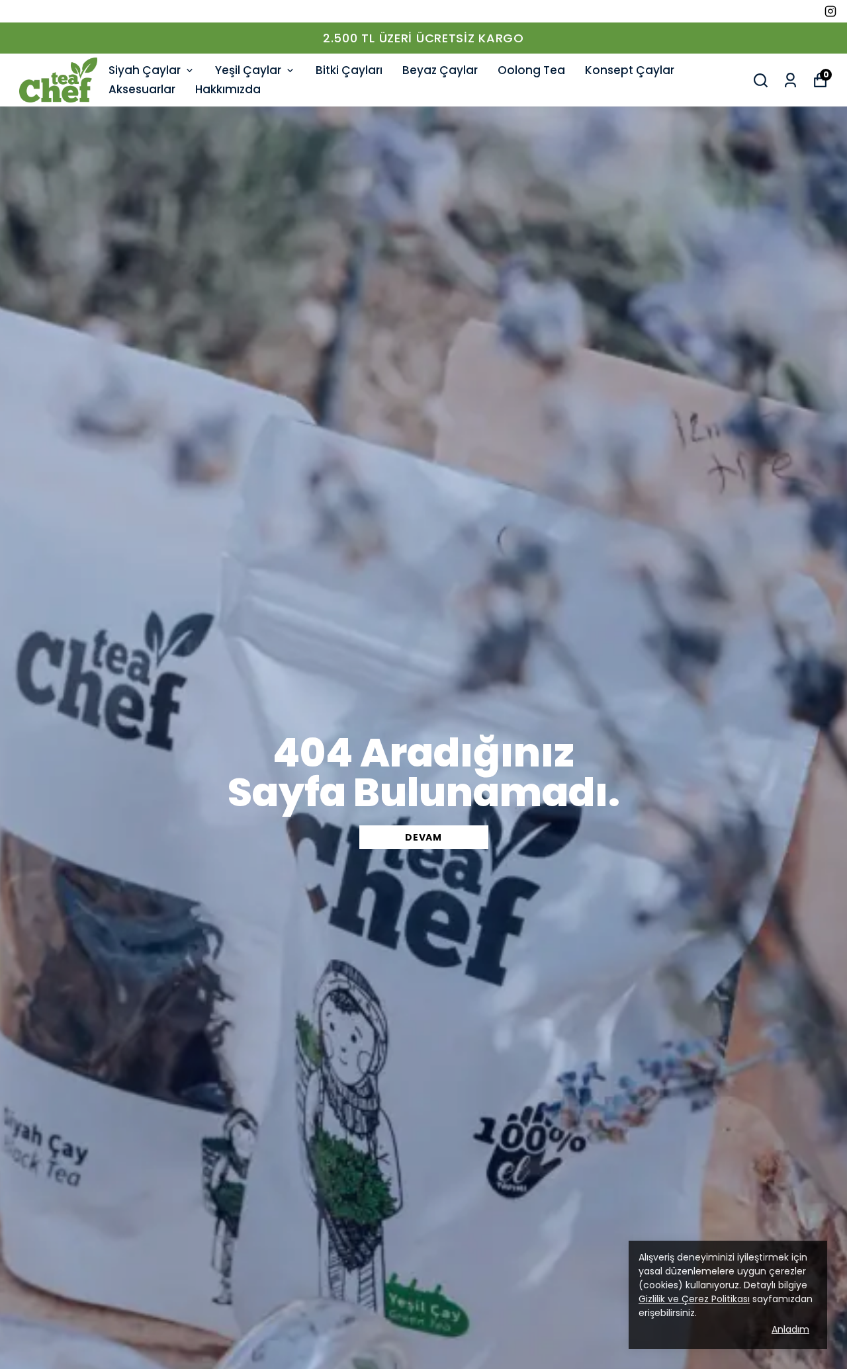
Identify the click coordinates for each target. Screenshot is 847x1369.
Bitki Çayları (349, 70)
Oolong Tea (531, 70)
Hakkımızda (228, 89)
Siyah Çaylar (145, 70)
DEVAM (423, 837)
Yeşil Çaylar (248, 70)
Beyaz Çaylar (440, 70)
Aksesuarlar (142, 89)
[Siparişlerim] (790, 80)
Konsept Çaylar (629, 70)
